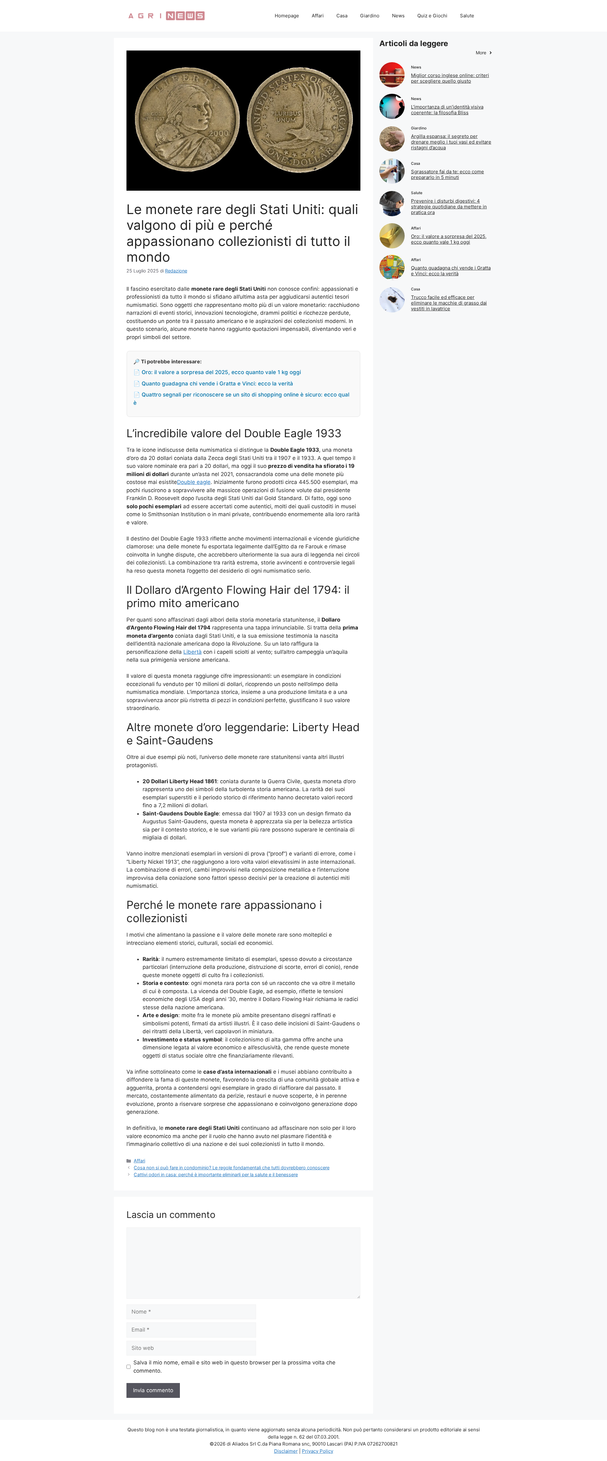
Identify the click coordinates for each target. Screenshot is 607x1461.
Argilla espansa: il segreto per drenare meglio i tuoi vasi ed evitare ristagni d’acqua (451, 142)
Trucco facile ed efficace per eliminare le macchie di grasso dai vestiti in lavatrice (449, 303)
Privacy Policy (317, 1451)
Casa (341, 16)
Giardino (369, 16)
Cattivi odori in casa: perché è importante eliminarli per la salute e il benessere (216, 1174)
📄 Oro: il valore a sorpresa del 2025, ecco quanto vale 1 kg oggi (217, 372)
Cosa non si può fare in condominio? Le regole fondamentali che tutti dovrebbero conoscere (231, 1167)
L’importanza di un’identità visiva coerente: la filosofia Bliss (447, 110)
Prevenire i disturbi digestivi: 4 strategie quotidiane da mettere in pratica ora (449, 206)
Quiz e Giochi (432, 16)
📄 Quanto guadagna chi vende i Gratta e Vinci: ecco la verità (213, 383)
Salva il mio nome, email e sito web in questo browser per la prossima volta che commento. (234, 1366)
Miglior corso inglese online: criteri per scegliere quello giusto (450, 78)
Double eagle (194, 482)
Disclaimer (286, 1451)
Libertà (192, 652)
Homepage (287, 16)
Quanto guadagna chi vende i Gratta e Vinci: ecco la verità (451, 271)
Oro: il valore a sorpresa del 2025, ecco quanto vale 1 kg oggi (449, 239)
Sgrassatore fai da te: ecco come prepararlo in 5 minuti (447, 174)
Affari (318, 16)
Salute (467, 16)
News (398, 16)
